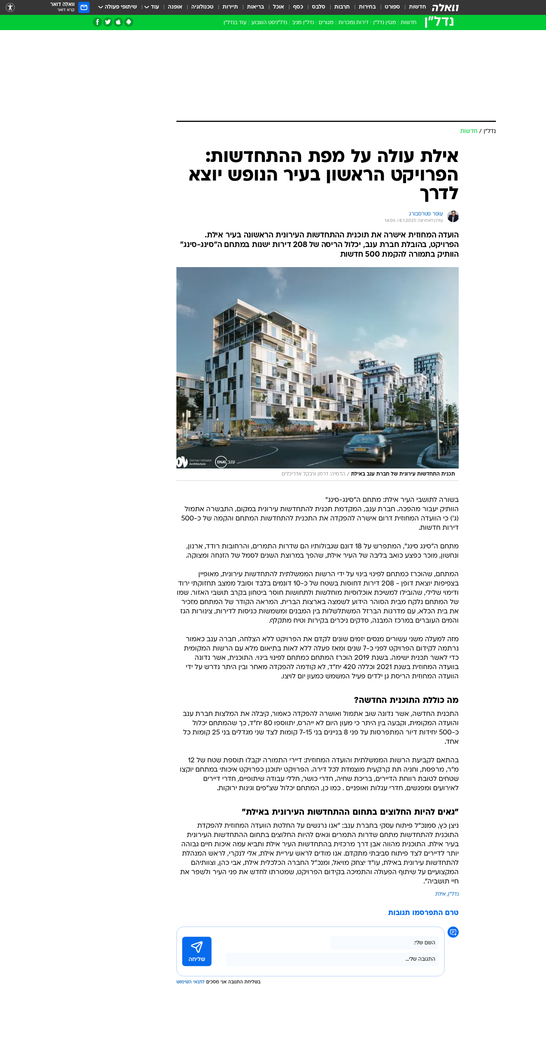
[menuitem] (413, 7)
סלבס (318, 7)
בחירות (367, 7)
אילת (440, 894)
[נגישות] (10, 7)
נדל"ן (453, 894)
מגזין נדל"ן (384, 22)
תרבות (342, 7)
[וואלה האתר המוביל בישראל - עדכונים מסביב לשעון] (445, 7)
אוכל (278, 7)
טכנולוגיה (202, 7)
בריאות (255, 7)
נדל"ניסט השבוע (269, 22)
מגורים (326, 22)
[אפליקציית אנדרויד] (128, 22)
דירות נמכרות (353, 22)
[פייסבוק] (97, 22)
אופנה (175, 7)
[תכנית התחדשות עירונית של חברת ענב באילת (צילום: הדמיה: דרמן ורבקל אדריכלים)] (317, 374)
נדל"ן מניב (303, 22)
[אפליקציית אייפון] (118, 22)
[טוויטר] (108, 22)
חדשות (417, 7)
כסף (298, 7)
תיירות (230, 7)
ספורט (392, 7)
